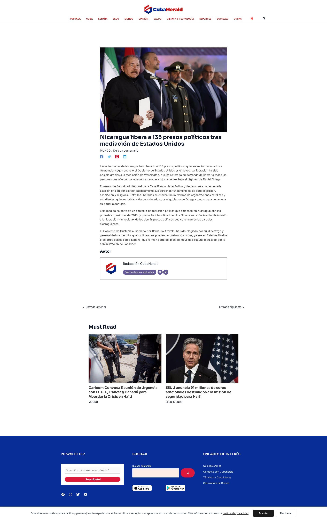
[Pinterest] (117, 156)
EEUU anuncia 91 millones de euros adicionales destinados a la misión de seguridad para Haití (198, 392)
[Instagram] (70, 494)
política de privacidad (235, 513)
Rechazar (286, 513)
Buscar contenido (141, 466)
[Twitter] (109, 156)
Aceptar (263, 513)
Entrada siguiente (232, 307)
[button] (264, 18)
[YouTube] (85, 494)
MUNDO (105, 150)
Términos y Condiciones (217, 477)
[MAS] (188, 472)
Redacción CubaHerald (141, 264)
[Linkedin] (124, 156)
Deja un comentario (125, 150)
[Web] (165, 272)
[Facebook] (101, 156)
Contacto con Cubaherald (218, 471)
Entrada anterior (94, 307)
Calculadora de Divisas (216, 483)
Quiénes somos (212, 465)
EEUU (169, 401)
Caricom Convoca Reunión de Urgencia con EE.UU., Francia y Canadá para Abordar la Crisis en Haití (123, 392)
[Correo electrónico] (160, 272)
